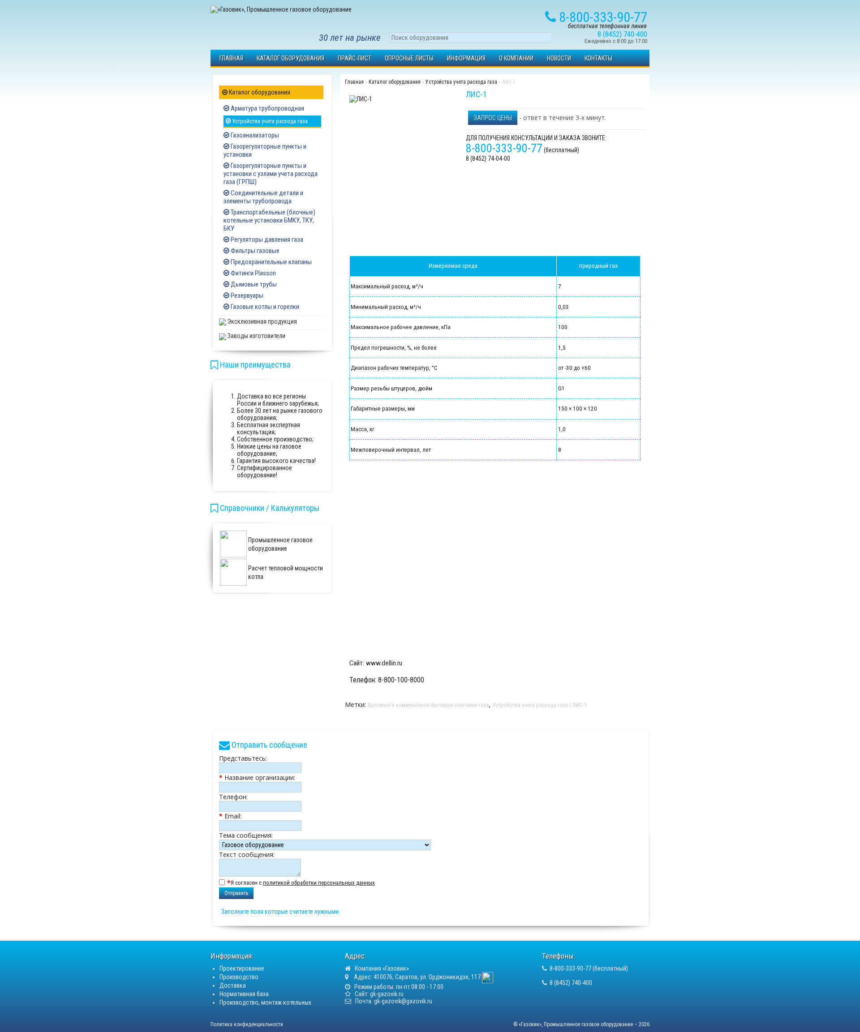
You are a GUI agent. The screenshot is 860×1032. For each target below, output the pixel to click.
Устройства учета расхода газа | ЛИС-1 (539, 705)
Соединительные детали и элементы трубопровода (263, 197)
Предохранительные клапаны (270, 262)
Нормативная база (244, 994)
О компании (516, 58)
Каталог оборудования (290, 58)
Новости (559, 58)
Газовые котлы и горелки (264, 307)
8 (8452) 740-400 (571, 982)
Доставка (232, 985)
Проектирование (241, 968)
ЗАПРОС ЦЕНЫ (492, 117)
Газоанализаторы (254, 135)
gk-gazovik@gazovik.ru (403, 1001)
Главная (231, 58)
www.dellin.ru (384, 663)
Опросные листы (409, 58)
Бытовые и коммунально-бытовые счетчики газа (428, 705)
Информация (466, 58)
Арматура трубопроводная (266, 108)
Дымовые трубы (253, 284)
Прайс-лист (354, 58)
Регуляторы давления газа (266, 240)
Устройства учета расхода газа (269, 121)
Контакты (598, 58)
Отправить (236, 893)
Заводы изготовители (255, 335)
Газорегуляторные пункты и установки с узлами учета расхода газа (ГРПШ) (271, 174)
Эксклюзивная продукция (261, 321)
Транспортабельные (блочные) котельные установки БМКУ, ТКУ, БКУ (269, 220)
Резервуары (246, 295)
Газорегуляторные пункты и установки (265, 150)
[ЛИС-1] (360, 98)
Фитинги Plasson (252, 273)
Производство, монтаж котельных (265, 1002)
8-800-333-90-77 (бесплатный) (589, 968)
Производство (238, 977)
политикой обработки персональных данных (319, 882)
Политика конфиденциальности (247, 1024)
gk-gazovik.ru (387, 994)
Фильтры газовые (254, 251)
